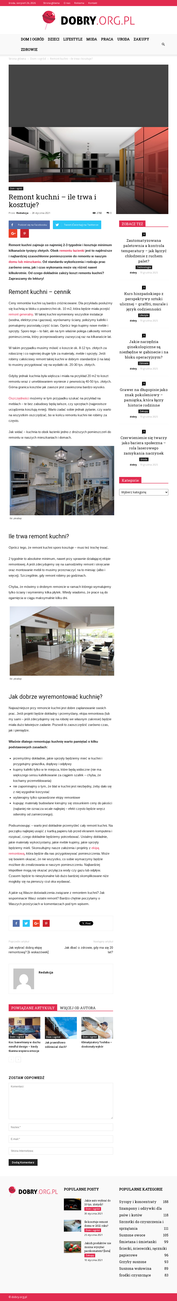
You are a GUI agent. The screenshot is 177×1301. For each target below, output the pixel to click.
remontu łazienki (71, 250)
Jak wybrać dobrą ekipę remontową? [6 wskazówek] (29, 950)
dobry (133, 272)
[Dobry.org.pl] (88, 20)
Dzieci (53, 39)
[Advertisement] (88, 95)
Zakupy (141, 39)
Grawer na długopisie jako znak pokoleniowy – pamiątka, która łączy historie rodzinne (144, 397)
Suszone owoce (132, 1235)
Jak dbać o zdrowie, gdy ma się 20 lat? (88, 950)
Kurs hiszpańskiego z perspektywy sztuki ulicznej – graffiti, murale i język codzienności (144, 301)
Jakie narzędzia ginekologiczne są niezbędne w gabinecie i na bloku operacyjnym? (143, 349)
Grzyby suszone (132, 1261)
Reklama (79, 3)
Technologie (144, 267)
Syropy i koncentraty (137, 1201)
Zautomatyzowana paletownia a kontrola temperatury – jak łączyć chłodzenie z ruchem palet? (144, 251)
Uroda (123, 39)
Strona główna (51, 3)
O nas (67, 3)
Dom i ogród (32, 39)
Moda (91, 39)
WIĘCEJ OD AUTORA (78, 1008)
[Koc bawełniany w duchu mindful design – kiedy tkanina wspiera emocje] (24, 1028)
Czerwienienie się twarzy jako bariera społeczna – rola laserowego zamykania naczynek (143, 445)
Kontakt (92, 3)
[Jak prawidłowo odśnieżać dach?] (61, 1028)
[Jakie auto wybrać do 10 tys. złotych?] (72, 1204)
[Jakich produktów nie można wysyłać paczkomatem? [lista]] (72, 1247)
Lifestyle (72, 39)
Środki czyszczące (135, 1275)
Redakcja (22, 212)
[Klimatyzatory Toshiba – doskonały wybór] (97, 1028)
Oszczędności (19, 398)
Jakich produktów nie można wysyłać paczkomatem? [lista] (97, 1247)
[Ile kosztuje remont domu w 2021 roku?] (72, 1226)
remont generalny (21, 314)
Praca (107, 39)
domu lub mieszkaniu (25, 262)
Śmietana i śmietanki (137, 1241)
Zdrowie (29, 49)
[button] (163, 44)
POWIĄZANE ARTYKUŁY (33, 1008)
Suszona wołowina (135, 1268)
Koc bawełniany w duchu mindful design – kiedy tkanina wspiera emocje (24, 1047)
